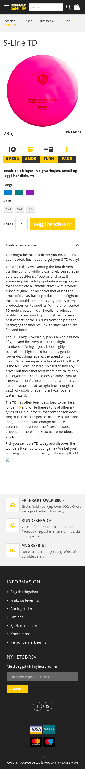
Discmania (47, 21)
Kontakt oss (20, 633)
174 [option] (19, 209)
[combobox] (46, 7)
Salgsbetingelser (24, 591)
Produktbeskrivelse (21, 245)
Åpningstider (21, 608)
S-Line (66, 21)
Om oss (16, 617)
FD (19, 407)
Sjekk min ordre (23, 625)
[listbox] (42, 193)
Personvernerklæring (28, 642)
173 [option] (8, 209)
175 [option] (30, 209)
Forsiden (9, 21)
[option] (8, 192)
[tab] (42, 245)
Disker (27, 21)
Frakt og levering (24, 600)
